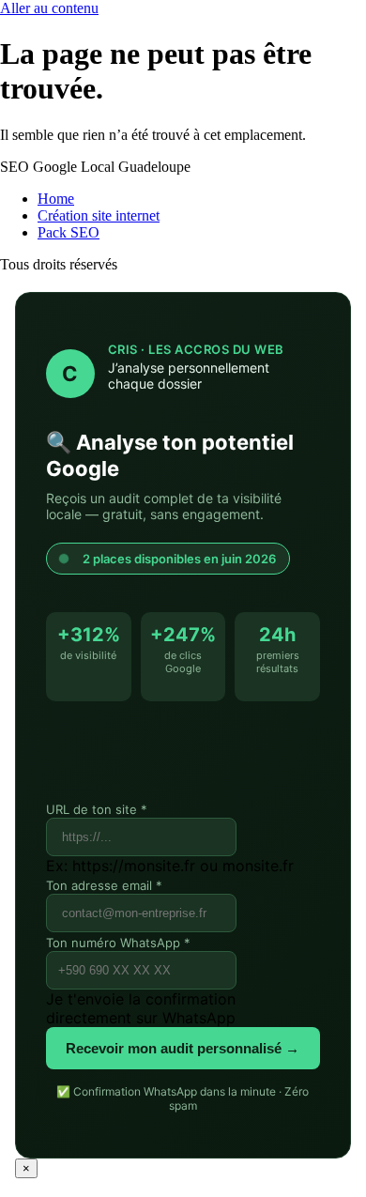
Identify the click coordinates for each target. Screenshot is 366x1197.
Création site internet (99, 215)
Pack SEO (68, 232)
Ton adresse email (104, 885)
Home (56, 199)
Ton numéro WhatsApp (118, 942)
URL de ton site (96, 809)
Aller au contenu (49, 8)
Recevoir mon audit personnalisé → (182, 1048)
